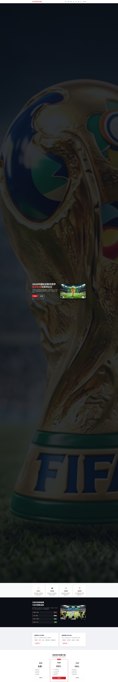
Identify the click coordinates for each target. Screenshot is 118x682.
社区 (76, 1)
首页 (66, 1)
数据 (71, 1)
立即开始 (40, 677)
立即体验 (35, 296)
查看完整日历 (37, 643)
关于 (81, 1)
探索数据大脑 (65, 643)
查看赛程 (41, 296)
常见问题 (84, 1)
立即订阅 (77, 677)
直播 (68, 1)
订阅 (73, 1)
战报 (78, 1)
